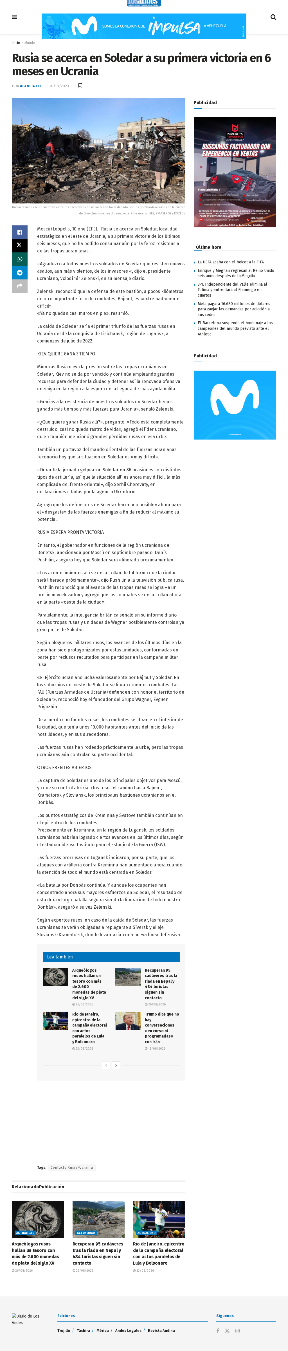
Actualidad (25, 1233)
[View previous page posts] (106, 1065)
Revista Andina (161, 1330)
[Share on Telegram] (20, 272)
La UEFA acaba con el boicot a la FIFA (231, 262)
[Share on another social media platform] (20, 286)
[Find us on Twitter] (227, 1331)
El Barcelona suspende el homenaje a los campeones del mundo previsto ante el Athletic (235, 328)
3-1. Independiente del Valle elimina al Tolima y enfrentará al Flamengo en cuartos (232, 290)
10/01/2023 (59, 86)
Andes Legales (128, 1330)
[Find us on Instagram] (237, 1331)
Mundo (29, 43)
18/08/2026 (156, 1048)
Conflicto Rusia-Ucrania (72, 1167)
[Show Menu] (14, 17)
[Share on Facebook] (20, 232)
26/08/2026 (84, 1004)
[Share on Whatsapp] (20, 259)
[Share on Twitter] (20, 245)
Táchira (83, 1330)
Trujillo (63, 1330)
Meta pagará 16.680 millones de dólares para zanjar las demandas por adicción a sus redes (234, 309)
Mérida (102, 1330)
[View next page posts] (116, 1065)
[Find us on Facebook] (217, 1331)
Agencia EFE (31, 86)
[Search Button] (273, 17)
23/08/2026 (84, 1048)
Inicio (16, 43)
